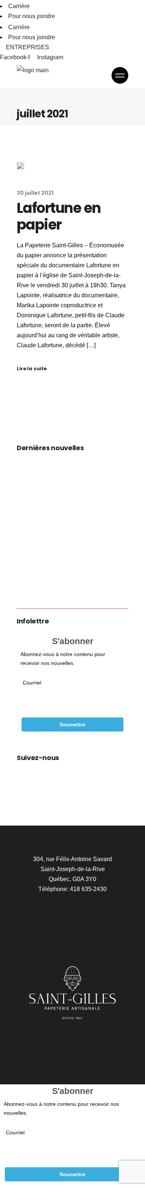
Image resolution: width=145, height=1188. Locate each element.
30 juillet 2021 (35, 193)
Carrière (19, 6)
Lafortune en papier (59, 216)
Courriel (32, 683)
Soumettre (72, 724)
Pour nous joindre (31, 16)
